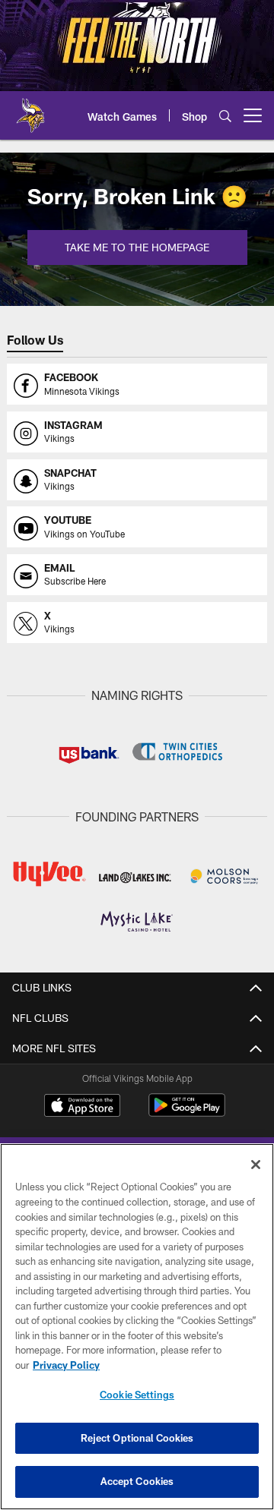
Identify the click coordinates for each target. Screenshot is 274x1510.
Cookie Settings (137, 1395)
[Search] (225, 116)
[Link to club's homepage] (30, 109)
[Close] (255, 1164)
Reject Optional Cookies (137, 1438)
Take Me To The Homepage (137, 247)
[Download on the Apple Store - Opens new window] (82, 1107)
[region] (137, 1326)
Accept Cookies (137, 1481)
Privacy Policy (66, 1365)
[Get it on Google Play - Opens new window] (187, 1112)
